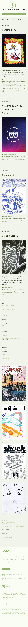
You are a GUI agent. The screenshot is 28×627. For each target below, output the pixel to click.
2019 (4, 81)
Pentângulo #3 (9, 29)
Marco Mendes (13, 292)
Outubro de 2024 (5, 533)
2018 (4, 218)
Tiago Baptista (18, 90)
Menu (5, 14)
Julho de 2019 (4, 351)
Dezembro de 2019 (6, 25)
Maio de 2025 (4, 523)
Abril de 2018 (5, 170)
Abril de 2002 (4, 319)
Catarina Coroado (15, 218)
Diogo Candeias (14, 84)
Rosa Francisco (9, 88)
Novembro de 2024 (5, 529)
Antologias (5, 79)
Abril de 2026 (4, 347)
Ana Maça (23, 156)
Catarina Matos (9, 82)
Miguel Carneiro (5, 294)
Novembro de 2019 (6, 101)
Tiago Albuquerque (10, 90)
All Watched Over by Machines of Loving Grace (12, 109)
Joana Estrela (21, 291)
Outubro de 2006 (5, 335)
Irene (17, 291)
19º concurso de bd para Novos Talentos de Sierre (11, 338)
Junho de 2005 (4, 331)
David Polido (8, 84)
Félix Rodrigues (14, 159)
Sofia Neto (11, 294)
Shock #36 (4, 479)
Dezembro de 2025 (5, 515)
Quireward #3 (8, 175)
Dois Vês (8, 159)
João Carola (20, 159)
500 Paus (8, 156)
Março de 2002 (4, 339)
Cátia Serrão (10, 157)
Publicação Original (12, 154)
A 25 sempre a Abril (5, 317)
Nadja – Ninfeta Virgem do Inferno (8, 305)
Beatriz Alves (21, 81)
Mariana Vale (10, 87)
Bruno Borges (14, 289)
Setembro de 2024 (5, 538)
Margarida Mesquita (20, 292)
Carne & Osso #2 (10, 235)
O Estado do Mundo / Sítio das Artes (8, 334)
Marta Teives (22, 218)
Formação (10, 79)
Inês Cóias (18, 85)
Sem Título (4, 350)
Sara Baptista (15, 88)
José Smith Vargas (5, 292)
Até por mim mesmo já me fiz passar (9, 522)
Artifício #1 (4, 440)
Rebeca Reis (16, 87)
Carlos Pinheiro (21, 289)
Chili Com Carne (16, 82)
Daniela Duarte (5, 291)
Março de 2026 (4, 442)
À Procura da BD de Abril (6, 531)
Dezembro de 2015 (6, 231)
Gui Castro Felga (12, 291)
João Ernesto (22, 85)
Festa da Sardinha (5, 358)
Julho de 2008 (4, 327)
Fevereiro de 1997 (5, 315)
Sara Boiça (21, 88)
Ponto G (3, 354)
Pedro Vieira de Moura (12, 220)
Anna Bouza (12, 81)
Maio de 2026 (4, 403)
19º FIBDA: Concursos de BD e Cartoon (9, 325)
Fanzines (5, 216)
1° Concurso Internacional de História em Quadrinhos (11, 329)
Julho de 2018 (4, 359)
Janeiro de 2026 (5, 481)
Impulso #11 (4, 401)
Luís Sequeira (4, 87)
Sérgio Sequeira (21, 220)
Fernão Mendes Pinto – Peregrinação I (9, 309)
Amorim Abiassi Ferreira (15, 156)
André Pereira (4, 157)
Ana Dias (8, 81)
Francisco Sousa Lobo (10, 85)
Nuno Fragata (4, 220)
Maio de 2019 (4, 355)
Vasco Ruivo (4, 221)
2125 (3, 514)
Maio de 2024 (4, 311)
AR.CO (17, 81)
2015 (4, 289)
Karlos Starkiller (5, 313)
